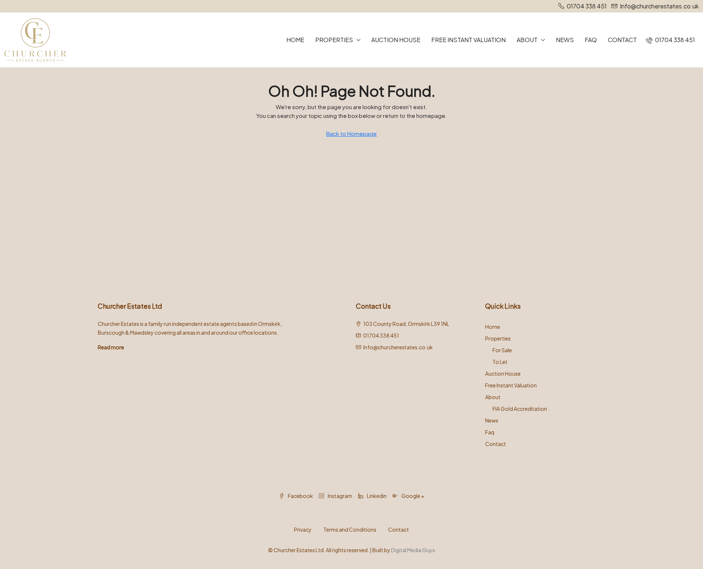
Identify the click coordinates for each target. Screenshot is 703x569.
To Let (499, 361)
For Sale (502, 350)
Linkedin (376, 495)
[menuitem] (670, 39)
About (527, 40)
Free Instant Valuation (468, 40)
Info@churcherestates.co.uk (398, 347)
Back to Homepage (351, 133)
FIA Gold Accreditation (519, 408)
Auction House (395, 40)
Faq (591, 40)
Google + (412, 495)
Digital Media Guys (413, 550)
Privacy (303, 529)
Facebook (300, 495)
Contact (622, 40)
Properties (334, 40)
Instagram (339, 495)
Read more (111, 347)
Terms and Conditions (349, 529)
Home (295, 40)
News (565, 40)
